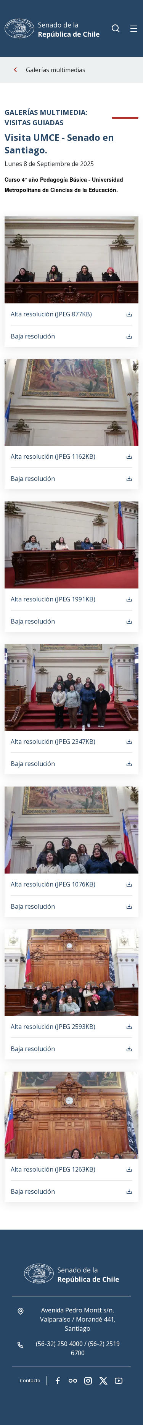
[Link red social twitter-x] (103, 1380)
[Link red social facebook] (57, 1380)
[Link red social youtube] (118, 1380)
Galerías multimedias (55, 70)
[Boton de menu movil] (133, 29)
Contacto (30, 1380)
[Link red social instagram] (88, 1380)
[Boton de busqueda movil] (115, 29)
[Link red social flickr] (72, 1380)
